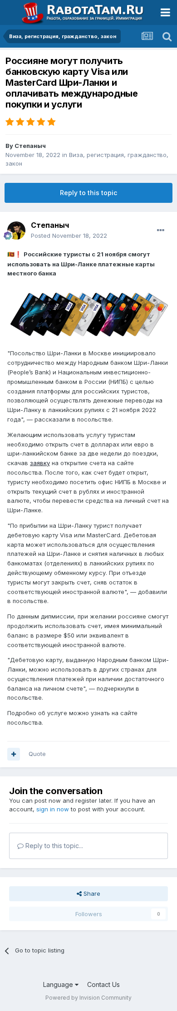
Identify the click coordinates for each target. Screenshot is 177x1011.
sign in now (52, 809)
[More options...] (161, 230)
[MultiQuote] (13, 754)
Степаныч (30, 145)
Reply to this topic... (53, 845)
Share (91, 893)
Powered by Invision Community (88, 997)
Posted (69, 235)
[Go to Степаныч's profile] (16, 230)
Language (59, 984)
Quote (37, 753)
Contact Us (103, 984)
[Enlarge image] (88, 315)
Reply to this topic (88, 192)
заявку (40, 462)
